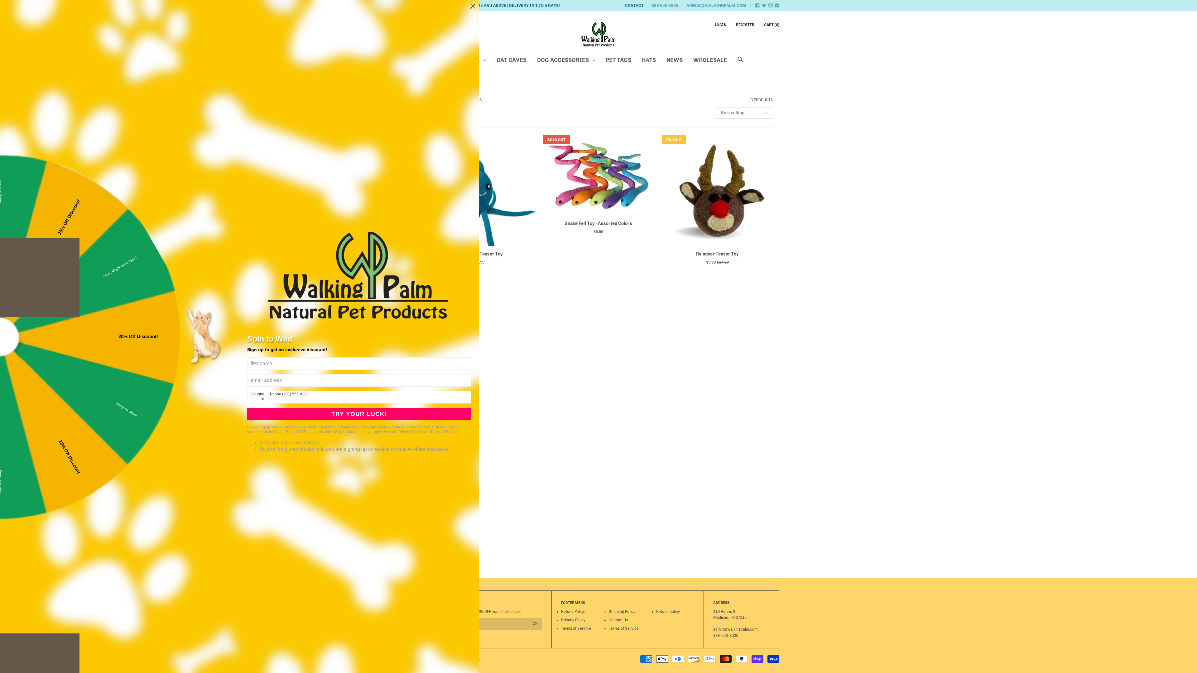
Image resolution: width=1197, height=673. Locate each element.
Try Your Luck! (359, 414)
